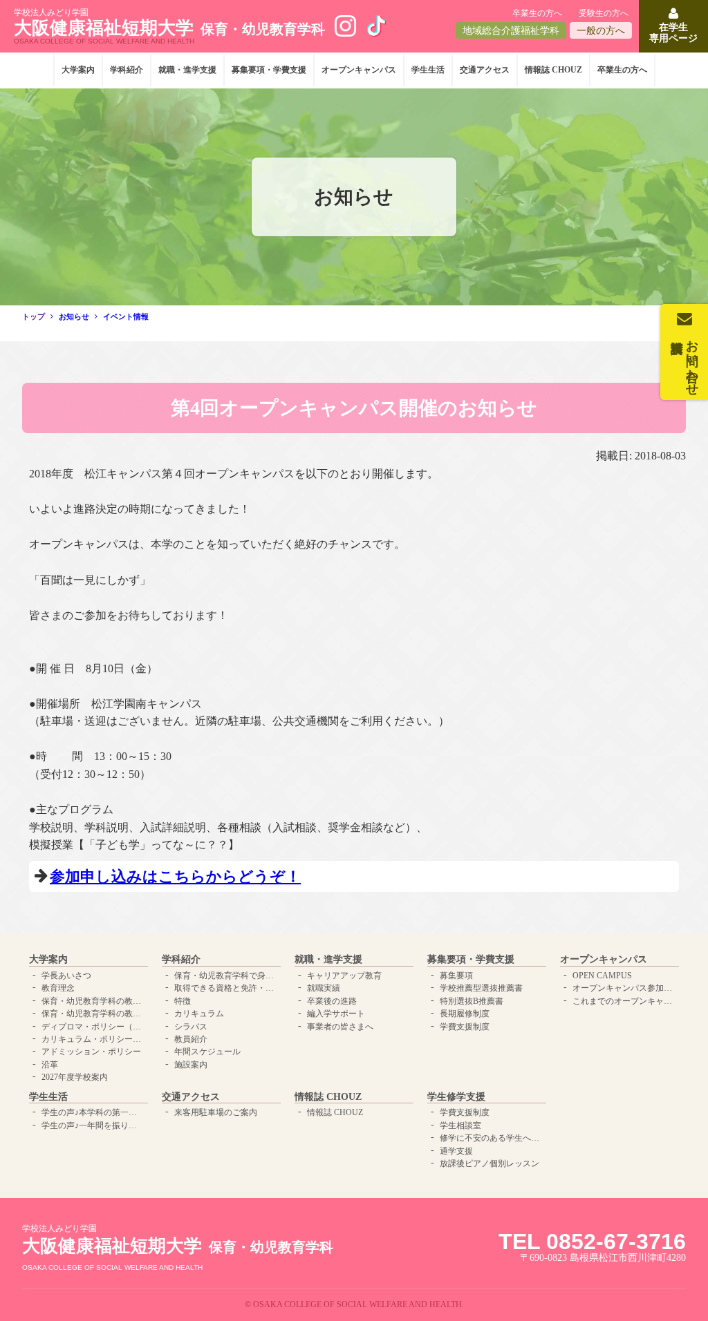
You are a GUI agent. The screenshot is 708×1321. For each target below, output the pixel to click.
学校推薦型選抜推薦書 (481, 988)
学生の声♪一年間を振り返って (93, 1125)
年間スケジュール (207, 1051)
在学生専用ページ (673, 32)
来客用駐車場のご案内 (215, 1112)
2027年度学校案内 (74, 1077)
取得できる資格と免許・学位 (226, 988)
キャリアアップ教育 (344, 975)
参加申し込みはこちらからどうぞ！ (175, 876)
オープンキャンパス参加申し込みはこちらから (624, 988)
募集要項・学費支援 (269, 70)
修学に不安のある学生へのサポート (491, 1138)
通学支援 (456, 1151)
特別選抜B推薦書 (471, 1001)
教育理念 (58, 988)
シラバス (190, 1027)
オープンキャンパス (359, 70)
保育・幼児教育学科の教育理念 (93, 1001)
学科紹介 (126, 70)
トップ (33, 316)
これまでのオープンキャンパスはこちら (624, 1001)
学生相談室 (460, 1125)
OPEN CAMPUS (602, 975)
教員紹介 (190, 1039)
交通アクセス (485, 70)
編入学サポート (336, 1013)
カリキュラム (199, 1013)
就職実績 (323, 988)
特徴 (182, 1001)
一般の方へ (601, 31)
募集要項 (456, 975)
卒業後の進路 (332, 1001)
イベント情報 (126, 316)
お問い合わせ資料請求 (692, 361)
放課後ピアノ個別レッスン (489, 1163)
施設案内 (190, 1065)
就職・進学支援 (187, 70)
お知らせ (74, 316)
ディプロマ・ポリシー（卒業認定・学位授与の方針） (93, 1027)
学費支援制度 (465, 1027)
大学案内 (78, 70)
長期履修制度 (465, 1013)
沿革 (49, 1065)
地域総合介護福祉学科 (511, 31)
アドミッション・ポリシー (91, 1051)
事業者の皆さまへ (340, 1027)
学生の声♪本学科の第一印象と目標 (93, 1112)
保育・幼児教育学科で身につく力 (226, 975)
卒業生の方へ (537, 13)
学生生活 (428, 70)
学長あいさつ (66, 975)
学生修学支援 (456, 1097)
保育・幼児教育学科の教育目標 (93, 1013)
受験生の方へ (603, 13)
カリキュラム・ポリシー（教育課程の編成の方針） (93, 1039)
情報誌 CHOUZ (553, 70)
